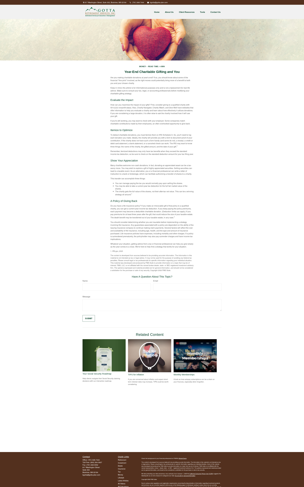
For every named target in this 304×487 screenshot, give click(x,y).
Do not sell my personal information (185, 476)
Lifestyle (121, 477)
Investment (122, 463)
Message (86, 296)
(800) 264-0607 (96, 462)
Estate (120, 466)
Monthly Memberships (184, 374)
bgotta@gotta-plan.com (159, 2)
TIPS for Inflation (136, 374)
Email (155, 280)
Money (120, 474)
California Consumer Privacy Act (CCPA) (201, 474)
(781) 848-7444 (138, 2)
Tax (119, 472)
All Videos (121, 483)
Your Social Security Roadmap (97, 374)
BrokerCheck (183, 458)
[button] (156, 11)
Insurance (121, 469)
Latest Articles (123, 480)
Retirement (122, 460)
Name (85, 280)
